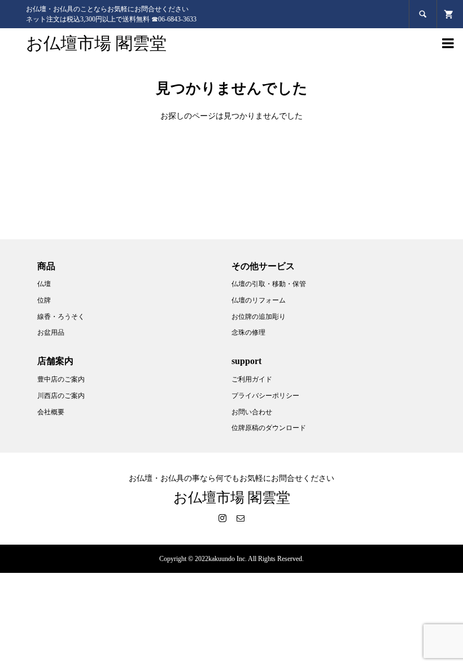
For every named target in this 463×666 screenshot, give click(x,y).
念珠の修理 (248, 332)
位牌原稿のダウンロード (268, 428)
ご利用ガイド (251, 379)
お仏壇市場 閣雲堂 (96, 43)
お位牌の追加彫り (258, 317)
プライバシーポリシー (265, 396)
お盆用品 (50, 332)
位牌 (44, 300)
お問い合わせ (251, 412)
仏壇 (44, 284)
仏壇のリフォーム (258, 300)
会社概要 (50, 412)
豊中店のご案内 (61, 379)
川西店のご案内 (61, 396)
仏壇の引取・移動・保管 (268, 284)
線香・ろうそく (61, 317)
